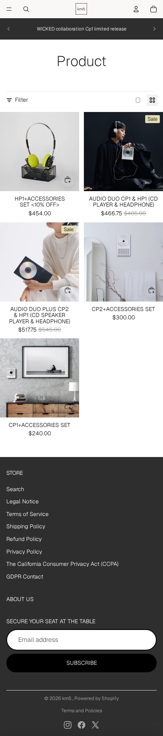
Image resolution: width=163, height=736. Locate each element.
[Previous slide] (8, 29)
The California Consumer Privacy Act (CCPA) (62, 563)
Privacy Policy (24, 551)
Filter (21, 99)
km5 (67, 698)
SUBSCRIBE (81, 662)
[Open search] (26, 9)
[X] (95, 725)
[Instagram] (67, 725)
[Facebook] (81, 725)
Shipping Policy (25, 526)
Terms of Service (27, 514)
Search (15, 489)
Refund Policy (24, 539)
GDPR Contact (24, 576)
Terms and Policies (81, 711)
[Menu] (9, 9)
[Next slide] (154, 29)
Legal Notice (22, 501)
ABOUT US (20, 599)
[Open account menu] (136, 9)
